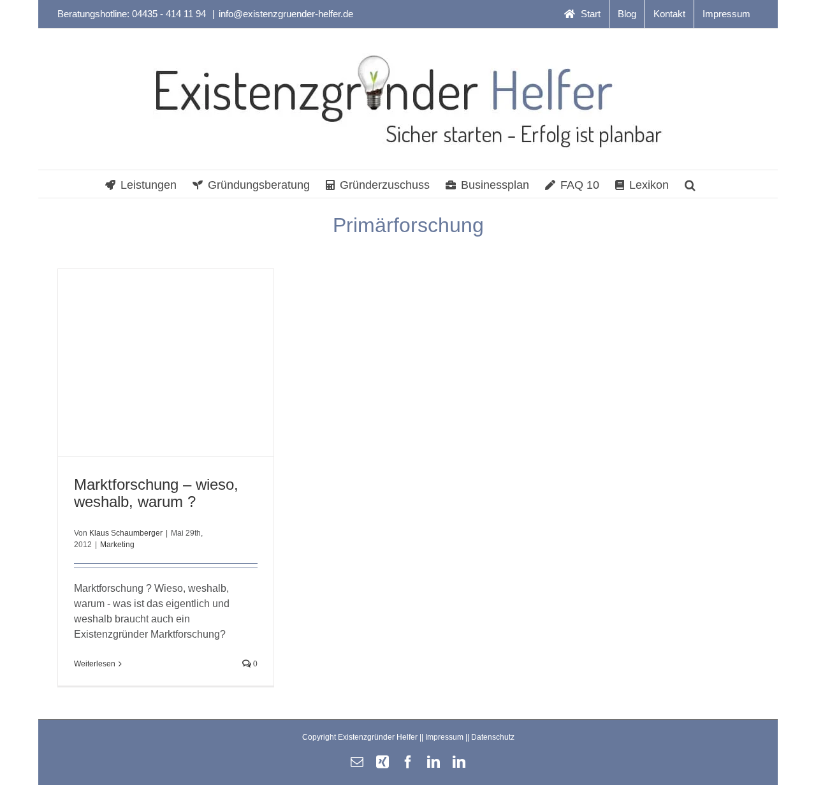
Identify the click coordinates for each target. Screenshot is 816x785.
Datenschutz (492, 737)
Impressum (444, 737)
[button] (690, 184)
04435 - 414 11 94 (170, 13)
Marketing (117, 544)
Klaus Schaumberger (126, 533)
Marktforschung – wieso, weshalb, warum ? (156, 493)
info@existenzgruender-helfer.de (286, 13)
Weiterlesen (94, 663)
